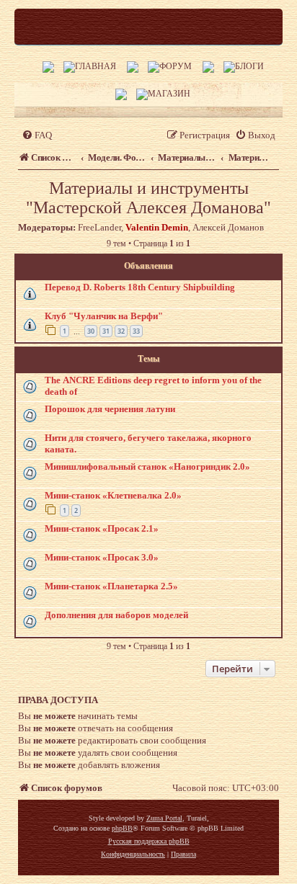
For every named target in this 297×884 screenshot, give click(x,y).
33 (136, 331)
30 (90, 331)
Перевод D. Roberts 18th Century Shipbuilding (140, 287)
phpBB (122, 828)
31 (106, 331)
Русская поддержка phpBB (149, 841)
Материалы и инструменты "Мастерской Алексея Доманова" (148, 198)
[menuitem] (37, 135)
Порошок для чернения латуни (110, 408)
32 (121, 331)
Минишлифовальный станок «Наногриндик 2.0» (147, 466)
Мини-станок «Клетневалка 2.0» (113, 495)
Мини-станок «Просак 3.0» (102, 557)
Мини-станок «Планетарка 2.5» (111, 586)
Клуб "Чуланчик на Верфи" (104, 316)
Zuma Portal (164, 818)
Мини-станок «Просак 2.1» (102, 528)
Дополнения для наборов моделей (116, 615)
